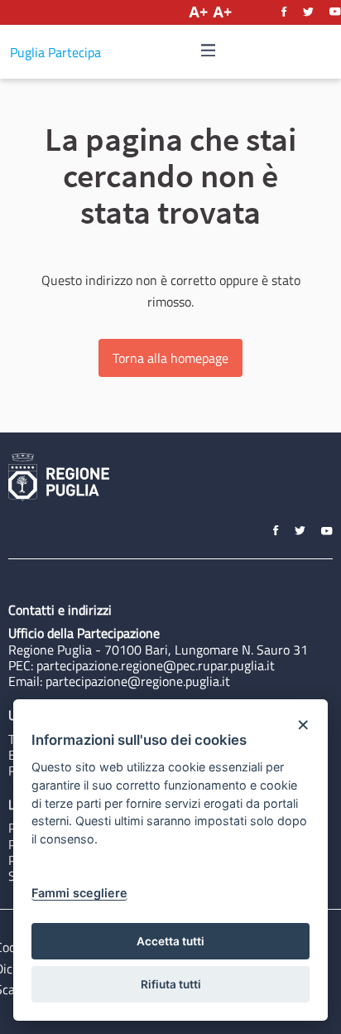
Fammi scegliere (79, 893)
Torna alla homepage (170, 358)
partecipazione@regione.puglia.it (138, 681)
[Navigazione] (208, 51)
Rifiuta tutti (171, 984)
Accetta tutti (170, 941)
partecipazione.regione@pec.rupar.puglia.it (155, 665)
